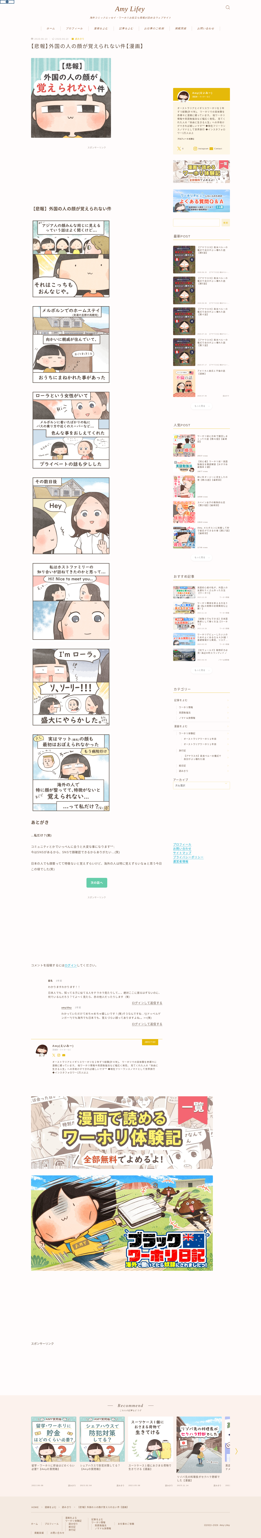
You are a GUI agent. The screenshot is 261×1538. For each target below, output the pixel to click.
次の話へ (97, 882)
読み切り (73, 1524)
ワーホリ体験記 (187, 733)
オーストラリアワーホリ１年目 (200, 744)
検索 (225, 223)
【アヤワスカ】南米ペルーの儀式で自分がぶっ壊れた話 (202, 757)
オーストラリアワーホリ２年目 (200, 739)
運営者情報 (180, 861)
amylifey (66, 1007)
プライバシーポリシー (188, 857)
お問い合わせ (205, 28)
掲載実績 (180, 28)
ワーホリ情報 (186, 707)
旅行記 (182, 750)
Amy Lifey (130, 9)
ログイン (71, 965)
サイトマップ (182, 852)
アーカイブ (180, 779)
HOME (35, 1507)
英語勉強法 (185, 713)
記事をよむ (126, 28)
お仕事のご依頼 (154, 28)
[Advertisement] (96, 178)
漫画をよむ (101, 28)
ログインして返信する (147, 1002)
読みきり (79, 39)
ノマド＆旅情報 (187, 718)
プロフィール (74, 28)
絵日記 (182, 766)
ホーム (51, 28)
